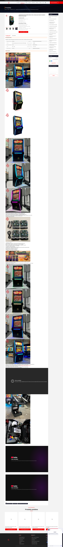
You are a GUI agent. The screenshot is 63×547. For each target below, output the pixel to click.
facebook (47, 542)
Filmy (26, 2)
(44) (51, 20)
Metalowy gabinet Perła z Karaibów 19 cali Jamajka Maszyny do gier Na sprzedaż (51, 527)
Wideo (40, 2)
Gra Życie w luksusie (34, 538)
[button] (17, 28)
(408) (53, 53)
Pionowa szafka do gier (34, 542)
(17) (52, 47)
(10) (53, 38)
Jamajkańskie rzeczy (12, 9)
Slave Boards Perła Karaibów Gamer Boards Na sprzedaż (24, 527)
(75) (52, 40)
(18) (52, 34)
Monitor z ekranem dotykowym (35, 537)
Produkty (22, 2)
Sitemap (20, 542)
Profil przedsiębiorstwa (22, 537)
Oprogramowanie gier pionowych (35, 541)
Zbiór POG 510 (15, 503)
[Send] (61, 546)
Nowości (33, 2)
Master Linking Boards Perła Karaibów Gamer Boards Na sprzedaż (11, 527)
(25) (52, 42)
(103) (52, 28)
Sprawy (37, 2)
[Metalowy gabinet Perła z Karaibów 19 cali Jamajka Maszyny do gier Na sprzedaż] (52, 519)
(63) (53, 24)
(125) (53, 17)
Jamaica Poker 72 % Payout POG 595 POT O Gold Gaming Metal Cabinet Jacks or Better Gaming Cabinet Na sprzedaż (38, 527)
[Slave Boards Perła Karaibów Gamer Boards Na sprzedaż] (25, 519)
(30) (52, 36)
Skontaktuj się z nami (21, 541)
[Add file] (48, 546)
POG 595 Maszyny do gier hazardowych (22, 503)
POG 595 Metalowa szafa (9, 503)
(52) (53, 26)
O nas (29, 2)
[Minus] (61, 529)
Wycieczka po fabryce (21, 538)
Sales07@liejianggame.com (22, 0)
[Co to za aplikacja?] (50, 61)
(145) (52, 22)
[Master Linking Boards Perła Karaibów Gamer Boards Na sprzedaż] (11, 519)
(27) (52, 51)
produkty (8, 9)
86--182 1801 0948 (29, 0)
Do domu (18, 2)
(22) (53, 44)
